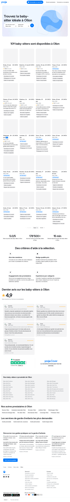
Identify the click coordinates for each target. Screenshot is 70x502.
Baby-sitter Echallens (8, 394)
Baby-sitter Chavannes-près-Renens (55, 390)
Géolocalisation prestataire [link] (31, 485)
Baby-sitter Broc (7, 383)
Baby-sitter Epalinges (30, 383)
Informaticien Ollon (32, 412)
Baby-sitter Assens (7, 392)
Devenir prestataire (50, 2)
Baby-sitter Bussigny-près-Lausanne (55, 389)
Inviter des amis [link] (28, 482)
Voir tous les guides (10, 460)
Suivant (41, 227)
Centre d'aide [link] (50, 473)
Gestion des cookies (51, 487)
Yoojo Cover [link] (49, 475)
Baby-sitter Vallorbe (29, 381)
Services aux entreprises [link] (52, 478)
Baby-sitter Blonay (51, 398)
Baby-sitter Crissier (51, 392)
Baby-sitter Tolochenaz (52, 387)
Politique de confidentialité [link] (53, 484)
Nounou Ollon (5, 410)
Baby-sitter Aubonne (29, 394)
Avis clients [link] (27, 480)
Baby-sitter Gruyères (8, 387)
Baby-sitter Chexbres (30, 387)
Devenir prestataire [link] (29, 475)
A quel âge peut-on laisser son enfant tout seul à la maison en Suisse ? (59, 444)
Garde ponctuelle (6, 421)
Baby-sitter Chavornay (8, 396)
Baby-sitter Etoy (28, 396)
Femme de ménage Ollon (8, 412)
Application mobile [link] (29, 476)
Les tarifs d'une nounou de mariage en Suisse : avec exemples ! (10, 444)
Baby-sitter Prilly (50, 394)
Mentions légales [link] (51, 485)
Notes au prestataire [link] (29, 487)
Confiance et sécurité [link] (51, 476)
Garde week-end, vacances (20, 421)
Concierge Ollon (44, 412)
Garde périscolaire (35, 421)
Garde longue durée (47, 421)
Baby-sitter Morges (51, 381)
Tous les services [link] (14, 499)
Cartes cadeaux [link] (28, 484)
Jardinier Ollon (42, 410)
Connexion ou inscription (63, 2)
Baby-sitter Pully (29, 392)
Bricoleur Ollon (32, 410)
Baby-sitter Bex (6, 390)
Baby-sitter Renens (51, 396)
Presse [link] (48, 480)
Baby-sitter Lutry (28, 389)
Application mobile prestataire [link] (32, 478)
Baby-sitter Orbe (7, 398)
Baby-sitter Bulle (7, 385)
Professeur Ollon (55, 412)
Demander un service (36, 2)
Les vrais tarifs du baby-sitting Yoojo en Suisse (42, 441)
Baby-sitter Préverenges (52, 383)
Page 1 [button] (35, 227)
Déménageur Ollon (53, 410)
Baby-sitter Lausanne (30, 385)
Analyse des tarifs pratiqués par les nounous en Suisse (26, 441)
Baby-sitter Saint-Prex (52, 385)
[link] (43, 65)
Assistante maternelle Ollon (19, 410)
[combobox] (11, 25)
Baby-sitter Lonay (29, 398)
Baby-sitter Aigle (7, 389)
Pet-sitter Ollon (21, 412)
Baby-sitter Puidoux (29, 390)
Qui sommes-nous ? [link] (29, 489)
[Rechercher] (32, 25)
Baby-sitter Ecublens (8, 381)
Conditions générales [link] (51, 482)
